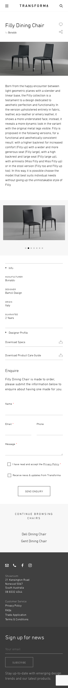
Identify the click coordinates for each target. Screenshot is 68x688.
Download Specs (15, 342)
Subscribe (19, 662)
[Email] (7, 566)
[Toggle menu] (7, 5)
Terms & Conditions (16, 619)
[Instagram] (30, 566)
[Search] (60, 5)
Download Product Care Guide (23, 355)
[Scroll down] (34, 67)
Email (8, 423)
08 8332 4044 (13, 591)
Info (11, 268)
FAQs (8, 610)
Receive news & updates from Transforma (37, 475)
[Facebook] (22, 566)
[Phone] (14, 566)
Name (8, 403)
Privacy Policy (51, 464)
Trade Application (15, 614)
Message (10, 443)
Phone (40, 423)
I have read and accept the (35, 464)
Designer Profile (18, 332)
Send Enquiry (34, 491)
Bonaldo (12, 32)
